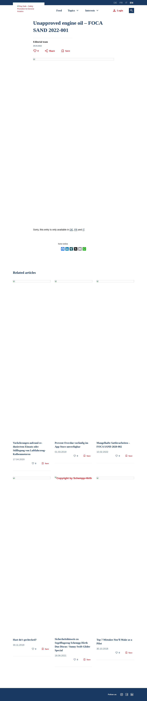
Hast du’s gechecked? (25, 639)
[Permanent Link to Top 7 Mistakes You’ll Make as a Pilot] (115, 557)
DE (71, 229)
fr (121, 2)
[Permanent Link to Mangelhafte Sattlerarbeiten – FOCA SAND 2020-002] (115, 360)
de (115, 2)
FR (75, 229)
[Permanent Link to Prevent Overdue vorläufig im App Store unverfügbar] (73, 360)
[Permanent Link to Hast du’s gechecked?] (31, 557)
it (126, 2)
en (131, 2)
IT (83, 229)
